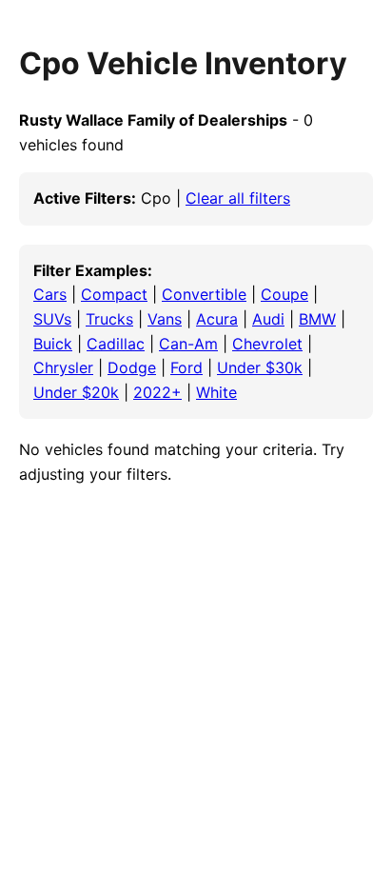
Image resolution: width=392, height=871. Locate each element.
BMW (317, 318)
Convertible (204, 294)
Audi (268, 318)
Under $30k (260, 367)
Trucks (109, 318)
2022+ (157, 392)
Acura (217, 318)
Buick (52, 343)
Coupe (284, 294)
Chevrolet (267, 343)
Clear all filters (238, 198)
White (216, 392)
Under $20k (76, 392)
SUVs (52, 318)
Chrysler (63, 367)
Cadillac (116, 343)
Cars (50, 294)
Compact (114, 294)
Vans (164, 318)
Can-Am (188, 343)
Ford (186, 367)
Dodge (132, 367)
